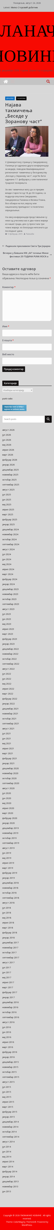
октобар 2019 (9, 838)
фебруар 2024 (9, 579)
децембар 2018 (10, 882)
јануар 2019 (8, 877)
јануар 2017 (8, 997)
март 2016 (7, 1047)
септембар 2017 (10, 957)
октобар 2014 (9, 1131)
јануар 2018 (8, 937)
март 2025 (7, 514)
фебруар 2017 (9, 992)
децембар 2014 (10, 1121)
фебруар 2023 (9, 638)
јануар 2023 (8, 643)
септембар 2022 (10, 663)
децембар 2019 (10, 828)
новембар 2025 (10, 474)
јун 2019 (6, 852)
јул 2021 (6, 733)
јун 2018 (6, 912)
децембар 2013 (10, 1181)
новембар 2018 (10, 887)
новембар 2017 (10, 947)
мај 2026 (6, 444)
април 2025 (8, 509)
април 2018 (8, 922)
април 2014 (8, 1161)
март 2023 (7, 633)
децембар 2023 (10, 589)
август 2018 (8, 902)
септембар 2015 (10, 1076)
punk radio (7, 398)
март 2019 (7, 867)
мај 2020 (6, 803)
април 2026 (8, 449)
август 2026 (8, 429)
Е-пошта (8, 340)
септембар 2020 (10, 783)
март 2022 (7, 693)
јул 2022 (6, 673)
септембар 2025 (10, 484)
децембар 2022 (10, 648)
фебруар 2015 (9, 1111)
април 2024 (8, 569)
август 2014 (8, 1141)
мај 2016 (6, 1037)
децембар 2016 (10, 1002)
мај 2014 (6, 1156)
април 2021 (8, 748)
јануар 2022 (8, 703)
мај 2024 (6, 564)
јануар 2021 (8, 763)
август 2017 (8, 962)
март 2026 (7, 454)
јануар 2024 (8, 584)
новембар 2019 (10, 832)
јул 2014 (6, 1146)
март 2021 (7, 753)
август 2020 (8, 788)
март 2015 (7, 1106)
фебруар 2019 (9, 872)
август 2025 (8, 489)
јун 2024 (6, 559)
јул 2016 (6, 1027)
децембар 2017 (10, 942)
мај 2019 (6, 857)
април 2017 (8, 982)
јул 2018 (6, 907)
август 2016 (8, 1022)
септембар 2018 (10, 897)
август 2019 (8, 847)
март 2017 (7, 987)
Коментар (9, 287)
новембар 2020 (10, 773)
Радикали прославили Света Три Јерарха (28, 246)
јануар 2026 (8, 464)
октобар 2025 (9, 479)
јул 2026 (6, 434)
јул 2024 (6, 554)
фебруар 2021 (9, 758)
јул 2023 (6, 613)
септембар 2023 (10, 604)
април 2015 (8, 1101)
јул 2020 (6, 793)
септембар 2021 (10, 723)
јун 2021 (6, 738)
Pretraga (48, 419)
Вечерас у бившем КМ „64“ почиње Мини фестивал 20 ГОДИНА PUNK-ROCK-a (25, 254)
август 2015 (8, 1081)
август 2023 (8, 609)
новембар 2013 (10, 1186)
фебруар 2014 (9, 1171)
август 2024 (8, 549)
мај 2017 (6, 977)
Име (5, 326)
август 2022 (8, 668)
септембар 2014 (10, 1136)
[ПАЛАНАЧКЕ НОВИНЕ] (5, 81)
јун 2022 (6, 678)
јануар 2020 (8, 823)
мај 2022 (6, 683)
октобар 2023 (9, 599)
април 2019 (8, 862)
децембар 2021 (10, 708)
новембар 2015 (10, 1067)
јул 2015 (6, 1086)
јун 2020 (6, 798)
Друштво (10, 98)
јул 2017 (6, 967)
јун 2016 (6, 1032)
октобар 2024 (9, 539)
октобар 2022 (9, 658)
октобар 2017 (9, 952)
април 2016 (8, 1042)
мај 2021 (6, 743)
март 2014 (7, 1166)
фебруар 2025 (9, 519)
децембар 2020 (10, 768)
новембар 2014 (10, 1126)
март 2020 (7, 813)
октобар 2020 (9, 778)
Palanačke (30, 234)
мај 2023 (6, 623)
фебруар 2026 (9, 459)
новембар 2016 (10, 1007)
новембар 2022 (10, 653)
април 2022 (8, 688)
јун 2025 (6, 499)
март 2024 (7, 574)
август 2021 (8, 728)
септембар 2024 (10, 544)
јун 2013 (6, 1191)
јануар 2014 (8, 1176)
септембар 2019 (10, 842)
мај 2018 (6, 917)
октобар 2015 (9, 1071)
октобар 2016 (9, 1012)
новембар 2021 (10, 713)
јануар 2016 (8, 1057)
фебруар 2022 (9, 698)
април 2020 (8, 808)
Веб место (8, 354)
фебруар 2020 (9, 818)
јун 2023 (6, 619)
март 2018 (7, 927)
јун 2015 (6, 1091)
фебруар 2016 (9, 1052)
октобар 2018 (9, 892)
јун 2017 (6, 972)
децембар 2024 (10, 529)
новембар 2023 (10, 594)
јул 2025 (6, 494)
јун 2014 (6, 1151)
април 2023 (8, 628)
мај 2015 (6, 1096)
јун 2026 (6, 439)
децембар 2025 (10, 469)
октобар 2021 (9, 718)
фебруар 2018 (9, 932)
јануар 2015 (8, 1116)
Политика (21, 98)
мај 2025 (6, 504)
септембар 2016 (10, 1017)
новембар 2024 (10, 534)
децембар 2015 (10, 1061)
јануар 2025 (8, 524)
